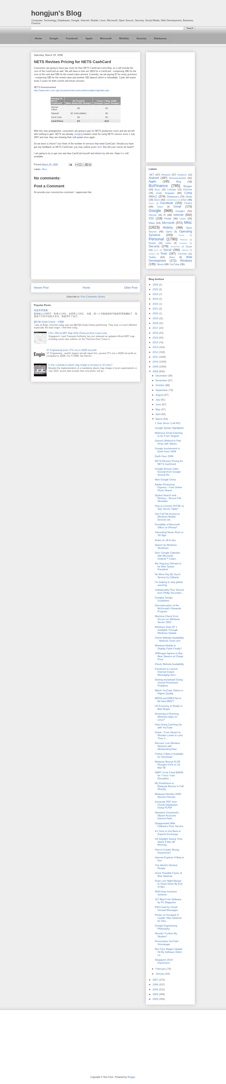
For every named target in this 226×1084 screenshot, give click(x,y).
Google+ (180, 211)
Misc (44, 169)
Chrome (187, 189)
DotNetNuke (171, 200)
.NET (151, 174)
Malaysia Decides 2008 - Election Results (168, 795)
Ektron (151, 203)
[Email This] (76, 164)
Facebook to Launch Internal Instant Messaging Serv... (166, 671)
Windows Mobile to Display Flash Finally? (168, 647)
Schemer (183, 243)
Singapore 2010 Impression (164, 961)
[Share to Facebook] (86, 164)
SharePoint (175, 247)
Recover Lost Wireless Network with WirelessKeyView (167, 746)
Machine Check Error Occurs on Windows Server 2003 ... (167, 619)
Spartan (185, 250)
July (158, 399)
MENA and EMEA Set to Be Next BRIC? (168, 700)
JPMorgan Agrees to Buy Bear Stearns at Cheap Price (169, 656)
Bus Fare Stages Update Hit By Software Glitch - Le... (169, 952)
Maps (152, 222)
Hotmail (152, 215)
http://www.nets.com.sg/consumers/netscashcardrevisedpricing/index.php (71, 90)
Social (167, 250)
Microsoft (106, 38)
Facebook (72, 38)
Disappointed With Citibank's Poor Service (169, 825)
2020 (156, 313)
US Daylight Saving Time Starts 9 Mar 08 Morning (168, 841)
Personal (156, 239)
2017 (156, 327)
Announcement (177, 178)
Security (141, 38)
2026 (156, 284)
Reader (152, 243)
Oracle (181, 235)
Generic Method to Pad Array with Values (168, 442)
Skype (189, 246)
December (162, 375)
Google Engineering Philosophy (166, 927)
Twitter (152, 257)
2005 (156, 989)
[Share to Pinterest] (90, 164)
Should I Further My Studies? (166, 935)
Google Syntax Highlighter (169, 427)
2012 (156, 352)
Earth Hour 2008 (164, 456)
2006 (156, 984)
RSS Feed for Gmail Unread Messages (166, 908)
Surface (152, 254)
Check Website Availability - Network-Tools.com (169, 639)
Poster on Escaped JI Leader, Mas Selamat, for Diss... (168, 917)
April (158, 414)
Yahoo (159, 264)
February (161, 968)
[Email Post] (70, 164)
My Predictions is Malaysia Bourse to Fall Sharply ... (169, 786)
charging (78, 134)
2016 (156, 332)
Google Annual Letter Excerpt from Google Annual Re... (168, 471)
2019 (156, 318)
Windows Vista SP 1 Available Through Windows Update (166, 630)
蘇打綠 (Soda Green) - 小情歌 (49, 321)
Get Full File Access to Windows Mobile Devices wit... (167, 516)
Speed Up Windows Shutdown (166, 546)
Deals (189, 196)
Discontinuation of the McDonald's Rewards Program (168, 608)
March (159, 418)
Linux (183, 218)
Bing (178, 181)
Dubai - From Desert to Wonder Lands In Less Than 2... (169, 735)
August (160, 394)
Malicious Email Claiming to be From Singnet (169, 434)
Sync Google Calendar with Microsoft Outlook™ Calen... (167, 555)
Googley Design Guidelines (164, 599)
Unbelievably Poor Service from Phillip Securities (169, 591)
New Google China (165, 479)
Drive (184, 199)
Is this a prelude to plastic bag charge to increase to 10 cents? (80, 365)
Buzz (157, 189)
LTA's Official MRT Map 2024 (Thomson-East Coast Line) (77, 333)
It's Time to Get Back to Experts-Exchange (168, 832)
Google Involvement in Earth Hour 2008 (167, 450)
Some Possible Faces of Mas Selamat (168, 874)
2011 (156, 356)
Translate (182, 254)
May (158, 409)
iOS (151, 218)
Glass (160, 207)
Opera (169, 231)
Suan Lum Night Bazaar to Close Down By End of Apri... (168, 883)
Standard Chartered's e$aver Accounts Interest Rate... (167, 815)
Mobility (124, 38)
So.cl (156, 250)
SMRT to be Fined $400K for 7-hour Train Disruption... (169, 775)
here (99, 147)
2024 (156, 294)
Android (154, 178)
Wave (172, 257)
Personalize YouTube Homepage (167, 943)
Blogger (187, 186)
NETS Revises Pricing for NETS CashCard (169, 462)
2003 (156, 999)
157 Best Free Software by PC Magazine (168, 901)
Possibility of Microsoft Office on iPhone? (167, 526)
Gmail (177, 206)
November (162, 380)
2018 (156, 323)
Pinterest (184, 240)
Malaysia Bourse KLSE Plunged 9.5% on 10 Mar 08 (167, 764)
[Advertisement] (170, 107)
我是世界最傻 (41, 310)
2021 (156, 308)
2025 (156, 289)
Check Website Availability (169, 664)
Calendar (171, 189)
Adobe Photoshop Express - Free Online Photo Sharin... (168, 487)
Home (38, 38)
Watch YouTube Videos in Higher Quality (169, 692)
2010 (156, 361)
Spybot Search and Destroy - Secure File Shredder (168, 498)
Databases (160, 38)
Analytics (182, 175)
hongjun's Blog (56, 13)
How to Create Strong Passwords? (167, 851)
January (160, 973)
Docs (157, 199)
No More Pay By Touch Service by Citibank (167, 576)
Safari (168, 243)
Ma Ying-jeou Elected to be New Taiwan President (168, 566)
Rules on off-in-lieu (165, 540)
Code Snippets (165, 193)
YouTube (174, 264)
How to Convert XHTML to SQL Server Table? (169, 507)
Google (53, 38)
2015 (156, 337)
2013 (156, 347)
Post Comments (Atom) (93, 296)
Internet (178, 215)
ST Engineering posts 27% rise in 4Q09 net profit (71, 350)
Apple (89, 38)
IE (164, 215)
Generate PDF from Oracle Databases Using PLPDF (166, 804)
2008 (156, 371)
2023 (156, 298)
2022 (156, 303)
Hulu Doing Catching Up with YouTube (168, 726)
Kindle (167, 218)
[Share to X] (83, 164)
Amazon (166, 174)
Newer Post (41, 287)
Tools (163, 253)
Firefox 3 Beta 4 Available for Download (169, 755)
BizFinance (158, 185)
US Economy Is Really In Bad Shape (168, 707)
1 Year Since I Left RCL (168, 423)
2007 (156, 979)
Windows (186, 260)
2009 (156, 366)
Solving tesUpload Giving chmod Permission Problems (169, 682)
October (160, 385)
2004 (156, 994)
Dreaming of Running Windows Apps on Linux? (167, 716)
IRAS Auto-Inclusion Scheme (166, 893)
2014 (156, 342)
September (162, 390)
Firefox (188, 203)
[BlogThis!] (80, 164)
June (159, 404)
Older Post (130, 287)
